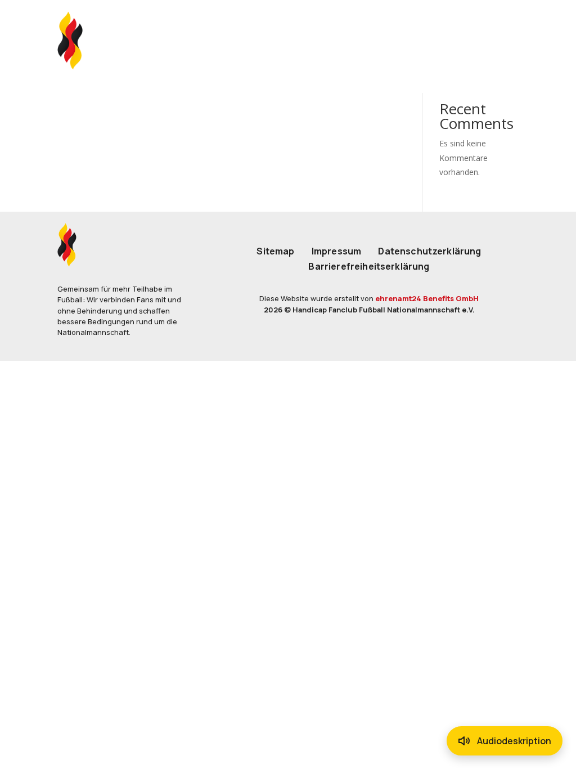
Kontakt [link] (402, 40)
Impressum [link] (336, 251)
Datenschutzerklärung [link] (429, 251)
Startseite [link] (144, 40)
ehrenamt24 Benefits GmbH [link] (427, 298)
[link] (72, 40)
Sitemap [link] (275, 251)
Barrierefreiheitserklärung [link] (368, 266)
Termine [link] (328, 40)
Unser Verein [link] (242, 40)
